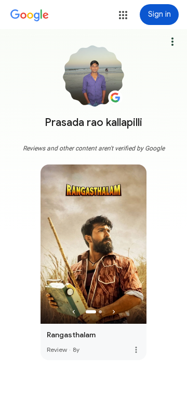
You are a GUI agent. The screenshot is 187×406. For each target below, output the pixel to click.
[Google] (29, 15)
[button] (123, 15)
